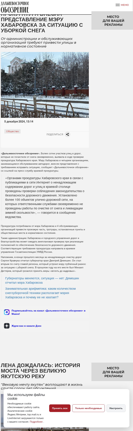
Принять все (60, 408)
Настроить (116, 408)
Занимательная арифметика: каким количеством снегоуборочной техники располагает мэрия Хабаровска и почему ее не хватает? (40, 292)
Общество (12, 131)
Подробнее (36, 421)
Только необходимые (88, 408)
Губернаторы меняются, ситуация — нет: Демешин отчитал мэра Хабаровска (42, 280)
